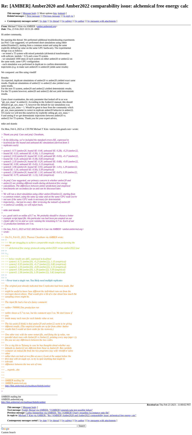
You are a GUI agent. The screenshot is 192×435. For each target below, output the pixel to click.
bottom (61, 13)
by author (79, 21)
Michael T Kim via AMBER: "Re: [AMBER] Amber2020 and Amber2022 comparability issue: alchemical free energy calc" (77, 415)
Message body (29, 13)
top (55, 13)
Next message (33, 16)
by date (43, 21)
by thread (54, 21)
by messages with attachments (101, 21)
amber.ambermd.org (46, 26)
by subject (67, 21)
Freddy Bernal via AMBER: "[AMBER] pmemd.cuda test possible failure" (57, 410)
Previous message (51, 16)
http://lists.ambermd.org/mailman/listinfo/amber (27, 386)
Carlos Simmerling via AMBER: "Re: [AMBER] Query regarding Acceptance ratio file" (68, 412)
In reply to (68, 16)
